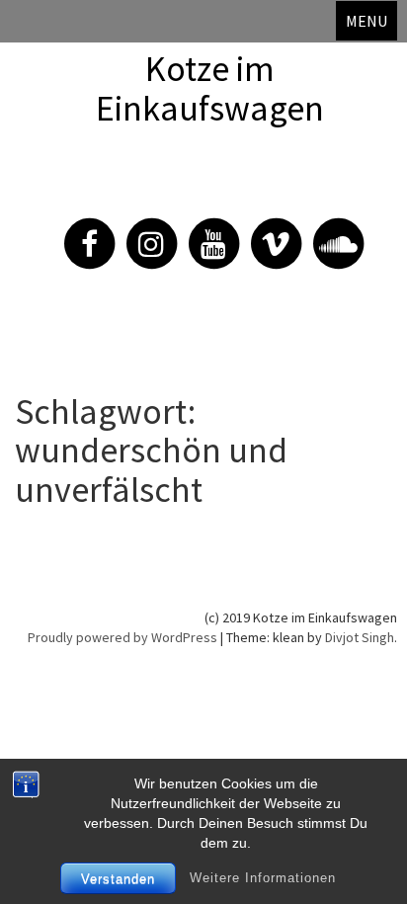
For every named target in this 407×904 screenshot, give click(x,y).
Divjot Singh (359, 637)
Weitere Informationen (263, 877)
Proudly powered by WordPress (122, 637)
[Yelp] (328, 232)
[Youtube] (203, 232)
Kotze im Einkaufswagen (210, 88)
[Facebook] (79, 232)
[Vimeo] (265, 232)
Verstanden (118, 878)
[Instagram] (141, 232)
